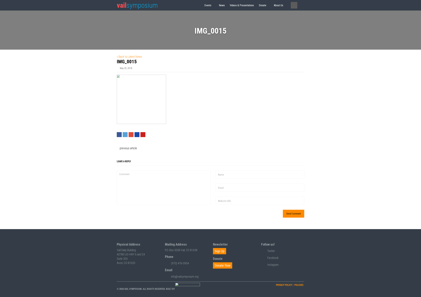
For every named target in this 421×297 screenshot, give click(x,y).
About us (278, 5)
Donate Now (223, 265)
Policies (298, 285)
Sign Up (219, 251)
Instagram (273, 264)
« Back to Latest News (129, 56)
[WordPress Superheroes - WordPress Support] (187, 289)
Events (207, 5)
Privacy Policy (284, 285)
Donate (262, 5)
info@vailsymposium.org (184, 276)
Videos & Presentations (242, 5)
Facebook (273, 258)
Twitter (271, 251)
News (222, 5)
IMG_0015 (127, 61)
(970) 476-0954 (180, 263)
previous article (128, 148)
